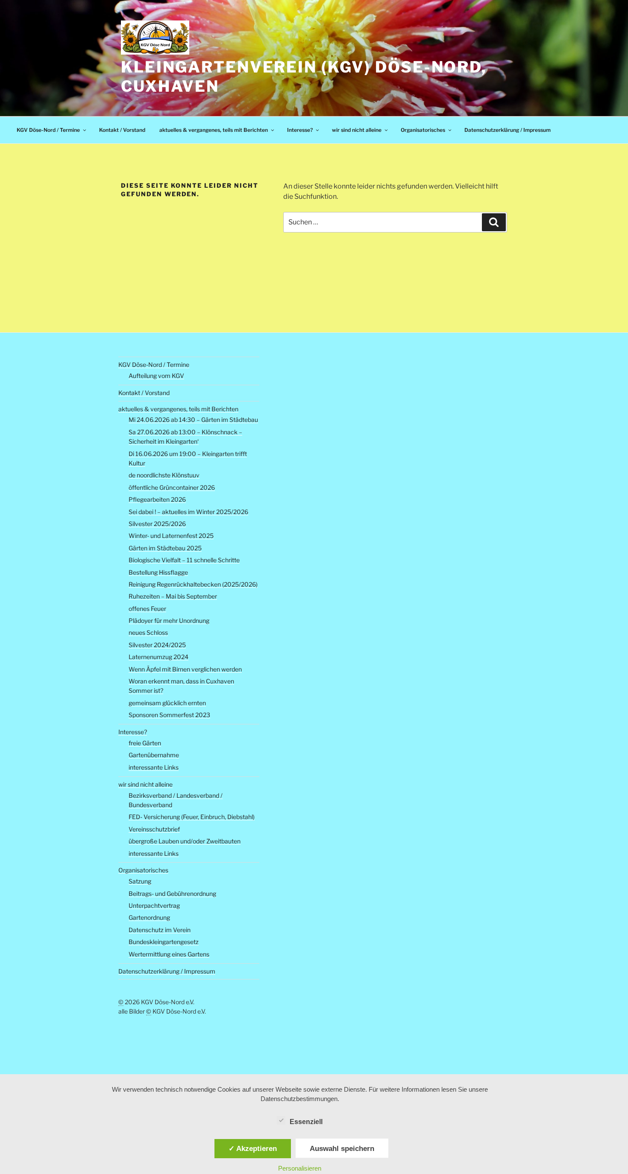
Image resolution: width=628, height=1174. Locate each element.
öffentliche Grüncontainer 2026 (172, 487)
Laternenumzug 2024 (158, 656)
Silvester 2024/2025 (157, 644)
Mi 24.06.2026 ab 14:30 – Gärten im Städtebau (193, 419)
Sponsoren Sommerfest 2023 (169, 714)
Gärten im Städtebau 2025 (165, 548)
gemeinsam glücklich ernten (167, 702)
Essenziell (306, 1121)
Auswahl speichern (342, 1148)
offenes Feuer (147, 608)
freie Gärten (145, 743)
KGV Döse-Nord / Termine (48, 130)
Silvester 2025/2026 (157, 523)
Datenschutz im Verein (160, 929)
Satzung (140, 881)
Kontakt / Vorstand (122, 130)
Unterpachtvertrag (154, 905)
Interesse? (300, 130)
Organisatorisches (423, 130)
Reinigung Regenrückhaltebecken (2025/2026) (193, 584)
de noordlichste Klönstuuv (164, 475)
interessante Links (154, 767)
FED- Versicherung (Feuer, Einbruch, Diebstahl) (192, 816)
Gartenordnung (149, 917)
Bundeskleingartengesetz (164, 941)
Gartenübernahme (154, 754)
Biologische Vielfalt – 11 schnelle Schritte (184, 560)
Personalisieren (299, 1168)
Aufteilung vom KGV (156, 375)
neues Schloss (148, 632)
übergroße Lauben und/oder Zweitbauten (185, 841)
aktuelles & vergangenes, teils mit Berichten (213, 130)
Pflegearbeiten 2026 (157, 499)
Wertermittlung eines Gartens (169, 954)
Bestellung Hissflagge (158, 572)
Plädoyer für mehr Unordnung (169, 620)
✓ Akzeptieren (253, 1148)
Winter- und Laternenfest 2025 (171, 535)
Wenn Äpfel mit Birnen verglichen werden (185, 669)
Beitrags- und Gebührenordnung (172, 893)
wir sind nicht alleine (356, 130)
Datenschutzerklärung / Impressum (507, 130)
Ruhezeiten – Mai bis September (173, 596)
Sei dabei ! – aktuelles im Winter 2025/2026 (188, 511)
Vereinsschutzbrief (154, 829)
